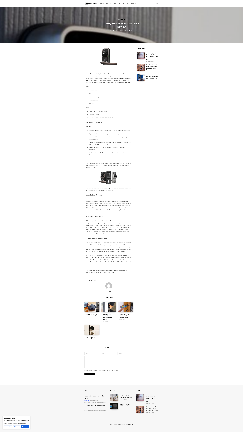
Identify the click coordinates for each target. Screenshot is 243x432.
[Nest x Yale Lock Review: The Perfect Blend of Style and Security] (108, 307)
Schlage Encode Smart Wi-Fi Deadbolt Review (125, 405)
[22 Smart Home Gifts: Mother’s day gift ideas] (91, 307)
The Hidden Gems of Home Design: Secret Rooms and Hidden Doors (151, 67)
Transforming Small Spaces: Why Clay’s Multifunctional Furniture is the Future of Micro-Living (152, 56)
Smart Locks (121, 19)
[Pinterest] (78, 58)
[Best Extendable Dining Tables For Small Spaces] (115, 397)
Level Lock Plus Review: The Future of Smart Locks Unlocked (125, 316)
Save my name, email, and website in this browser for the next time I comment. (102, 370)
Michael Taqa (115, 30)
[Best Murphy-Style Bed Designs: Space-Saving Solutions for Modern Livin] (141, 78)
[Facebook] (78, 52)
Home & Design (87, 408)
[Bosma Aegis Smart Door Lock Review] (91, 330)
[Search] (157, 3)
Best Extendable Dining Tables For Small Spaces (126, 396)
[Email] (78, 62)
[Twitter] (78, 55)
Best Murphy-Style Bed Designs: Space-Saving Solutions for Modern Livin (152, 77)
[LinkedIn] (94, 280)
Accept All (24, 426)
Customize (8, 426)
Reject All (16, 426)
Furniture (86, 400)
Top (122, 428)
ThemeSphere (129, 424)
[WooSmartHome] (90, 3)
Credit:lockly (102, 68)
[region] (16, 422)
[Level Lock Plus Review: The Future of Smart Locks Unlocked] (125, 307)
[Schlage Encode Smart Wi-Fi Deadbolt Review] (115, 406)
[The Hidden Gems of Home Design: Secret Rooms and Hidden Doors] (141, 68)
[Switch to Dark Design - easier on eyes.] (154, 3)
